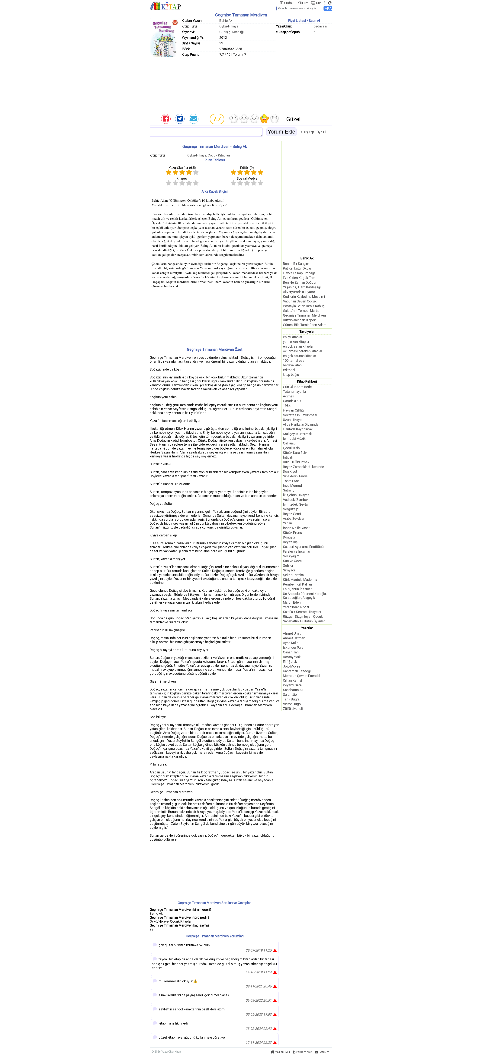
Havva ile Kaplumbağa (299, 273)
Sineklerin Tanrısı (295, 476)
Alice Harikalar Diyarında (300, 424)
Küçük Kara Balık (295, 453)
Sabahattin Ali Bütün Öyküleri (304, 621)
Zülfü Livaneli (293, 709)
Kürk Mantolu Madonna (300, 580)
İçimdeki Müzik (294, 439)
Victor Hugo (292, 704)
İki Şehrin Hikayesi (296, 495)
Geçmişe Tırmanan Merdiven (304, 315)
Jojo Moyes (291, 666)
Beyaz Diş (290, 542)
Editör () (247, 168)
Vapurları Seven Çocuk (300, 301)
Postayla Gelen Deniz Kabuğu (304, 306)
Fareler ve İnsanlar (296, 551)
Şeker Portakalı (294, 575)
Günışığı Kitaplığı (231, 32)
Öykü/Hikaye (228, 26)
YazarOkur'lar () (182, 168)
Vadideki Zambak (295, 500)
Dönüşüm (290, 537)
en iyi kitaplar (292, 337)
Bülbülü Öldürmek (296, 462)
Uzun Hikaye (292, 420)
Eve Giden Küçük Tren (299, 278)
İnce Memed (292, 486)
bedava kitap (292, 365)
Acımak (288, 396)
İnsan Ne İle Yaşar (296, 528)
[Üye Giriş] (329, 3)
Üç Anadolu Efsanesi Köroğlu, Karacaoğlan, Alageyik (304, 596)
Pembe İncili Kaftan (297, 584)
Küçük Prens (292, 533)
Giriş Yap (307, 132)
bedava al (320, 26)
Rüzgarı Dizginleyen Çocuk (303, 616)
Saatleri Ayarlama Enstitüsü (303, 547)
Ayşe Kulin (290, 643)
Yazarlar (307, 628)
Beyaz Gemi (292, 514)
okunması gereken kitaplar (302, 351)
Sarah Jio (290, 694)
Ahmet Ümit (292, 633)
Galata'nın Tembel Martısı (301, 311)
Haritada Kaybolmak (298, 429)
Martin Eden (292, 602)
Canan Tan (291, 652)
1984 (287, 406)
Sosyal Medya (247, 178)
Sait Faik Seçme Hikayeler (302, 612)
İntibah (288, 457)
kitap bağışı (291, 375)
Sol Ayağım (291, 556)
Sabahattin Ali (293, 690)
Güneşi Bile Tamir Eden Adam (304, 325)
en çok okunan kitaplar (299, 356)
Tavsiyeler (307, 331)
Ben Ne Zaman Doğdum (300, 282)
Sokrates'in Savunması (300, 415)
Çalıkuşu (289, 443)
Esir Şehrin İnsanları (297, 589)
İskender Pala (293, 647)
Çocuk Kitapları (219, 155)
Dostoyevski (292, 657)
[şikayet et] (275, 950)
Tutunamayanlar (295, 391)
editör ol (289, 370)
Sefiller (288, 565)
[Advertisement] (241, 83)
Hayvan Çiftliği (293, 410)
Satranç (288, 490)
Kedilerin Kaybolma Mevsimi (304, 296)
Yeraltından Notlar (296, 607)
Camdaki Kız (292, 401)
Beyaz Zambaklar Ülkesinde (303, 467)
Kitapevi (182, 178)
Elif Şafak (290, 662)
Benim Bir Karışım (296, 264)
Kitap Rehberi (307, 381)
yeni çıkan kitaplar (296, 342)
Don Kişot (290, 471)
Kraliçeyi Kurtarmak (297, 434)
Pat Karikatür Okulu (297, 268)
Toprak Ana (291, 481)
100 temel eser (294, 360)
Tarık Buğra (291, 699)
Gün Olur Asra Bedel (298, 387)
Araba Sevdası (293, 518)
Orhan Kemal (292, 680)
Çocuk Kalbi (291, 448)
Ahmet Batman (294, 638)
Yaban (287, 523)
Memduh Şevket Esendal (301, 676)
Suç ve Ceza (292, 561)
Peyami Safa (292, 685)
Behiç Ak (225, 21)
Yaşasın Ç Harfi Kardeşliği (302, 287)
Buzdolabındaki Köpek (299, 320)
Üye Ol (321, 132)
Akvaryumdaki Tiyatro (299, 292)
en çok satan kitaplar (298, 346)
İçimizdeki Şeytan (296, 504)
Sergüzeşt (290, 509)
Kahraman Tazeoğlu (298, 671)
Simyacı (289, 570)
